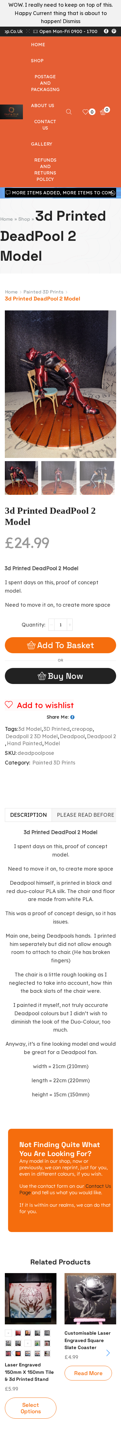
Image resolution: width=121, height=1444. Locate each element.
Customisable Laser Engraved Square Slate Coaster (88, 1340)
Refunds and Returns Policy (45, 169)
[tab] (28, 815)
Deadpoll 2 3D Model (31, 736)
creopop (82, 729)
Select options (31, 1408)
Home (38, 44)
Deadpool (72, 736)
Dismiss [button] (71, 21)
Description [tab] (28, 815)
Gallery (41, 144)
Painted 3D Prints (44, 292)
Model (52, 743)
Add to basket (65, 645)
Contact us (45, 125)
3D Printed (57, 729)
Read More (88, 1373)
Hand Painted (24, 743)
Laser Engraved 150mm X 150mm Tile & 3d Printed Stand (29, 1372)
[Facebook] (106, 31)
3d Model (30, 729)
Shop (37, 60)
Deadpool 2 (101, 736)
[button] (13, 386)
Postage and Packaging (45, 83)
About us (42, 105)
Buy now (65, 676)
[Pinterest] (114, 31)
